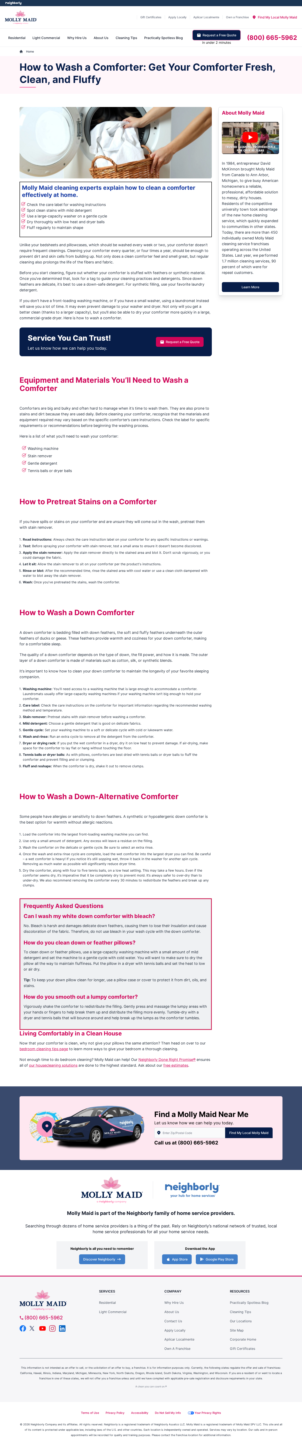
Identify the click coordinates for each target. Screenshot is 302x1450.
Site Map (237, 1330)
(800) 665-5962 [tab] (272, 37)
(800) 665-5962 (198, 1143)
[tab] (274, 17)
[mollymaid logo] (53, 1300)
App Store (180, 1259)
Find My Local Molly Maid (249, 1133)
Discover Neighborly (99, 1259)
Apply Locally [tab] (177, 17)
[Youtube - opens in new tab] (42, 1328)
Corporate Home (243, 1339)
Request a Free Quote (182, 342)
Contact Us (173, 1321)
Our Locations (241, 1321)
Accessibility (139, 1412)
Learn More (250, 287)
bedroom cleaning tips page (44, 1049)
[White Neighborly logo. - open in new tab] (13, 3)
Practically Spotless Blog (249, 1303)
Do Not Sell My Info (168, 1412)
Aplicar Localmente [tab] (206, 17)
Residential (107, 1303)
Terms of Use (90, 1412)
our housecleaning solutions (53, 1065)
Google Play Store (220, 1259)
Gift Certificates (242, 1349)
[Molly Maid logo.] (21, 17)
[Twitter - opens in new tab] (32, 1328)
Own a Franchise (177, 1349)
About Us (171, 1312)
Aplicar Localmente (179, 1339)
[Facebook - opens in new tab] (23, 1328)
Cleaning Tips (240, 1312)
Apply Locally (175, 1330)
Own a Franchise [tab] (237, 17)
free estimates (175, 1065)
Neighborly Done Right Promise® (167, 1059)
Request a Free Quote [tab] (219, 35)
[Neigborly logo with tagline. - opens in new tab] (192, 1190)
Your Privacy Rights (208, 1412)
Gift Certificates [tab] (150, 17)
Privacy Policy (115, 1412)
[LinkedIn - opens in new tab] (62, 1328)
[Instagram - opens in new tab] (52, 1328)
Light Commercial (113, 1312)
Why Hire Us (174, 1303)
